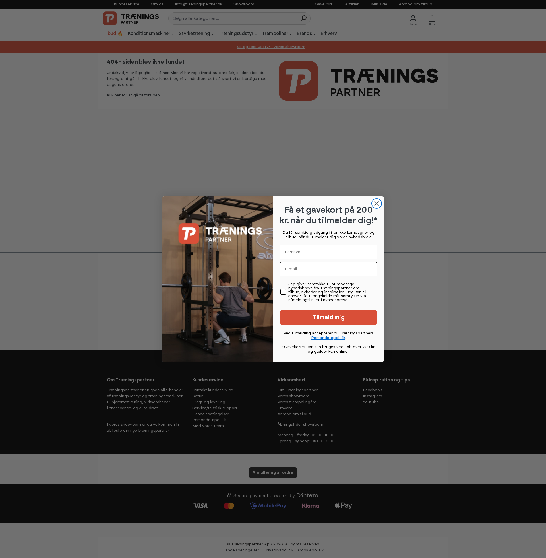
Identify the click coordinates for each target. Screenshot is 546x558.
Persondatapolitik (328, 338)
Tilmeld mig (329, 317)
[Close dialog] (377, 203)
